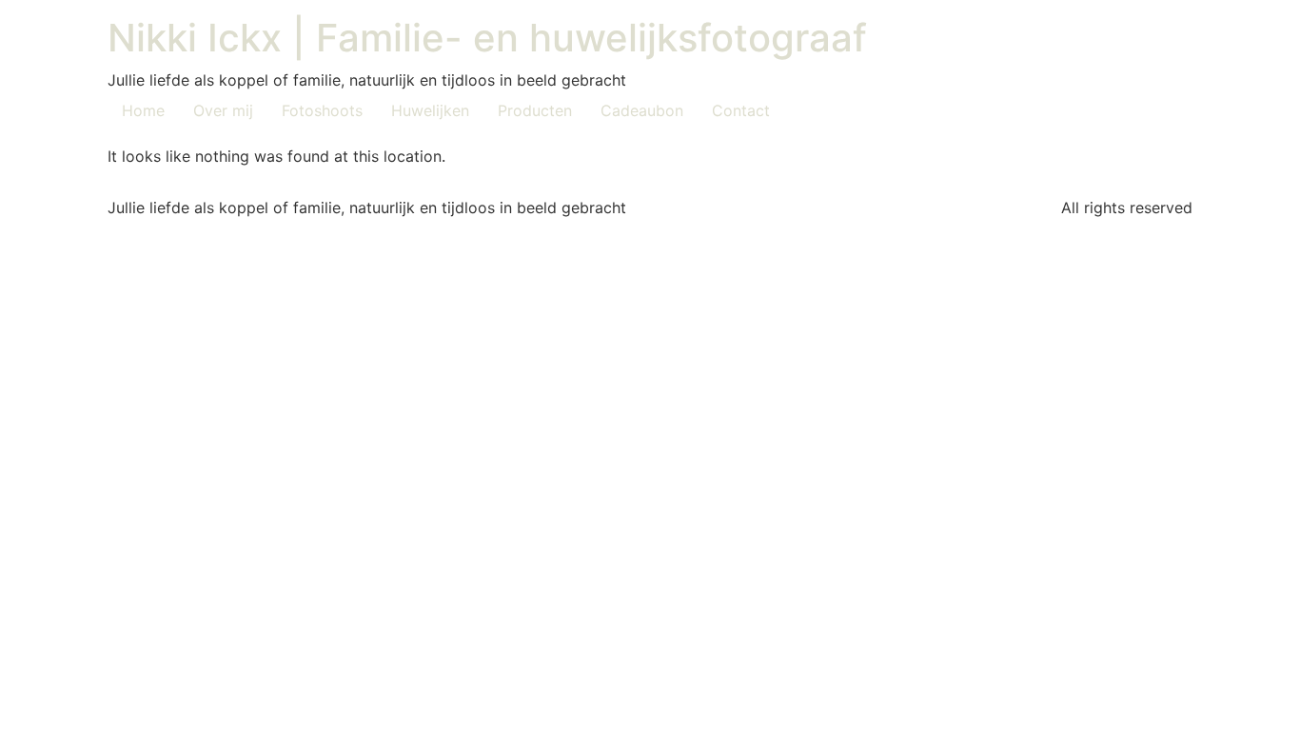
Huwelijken (430, 110)
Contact (741, 110)
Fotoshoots (322, 110)
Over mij (223, 110)
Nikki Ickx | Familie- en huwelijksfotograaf (487, 37)
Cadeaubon (642, 110)
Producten (535, 110)
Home (143, 110)
